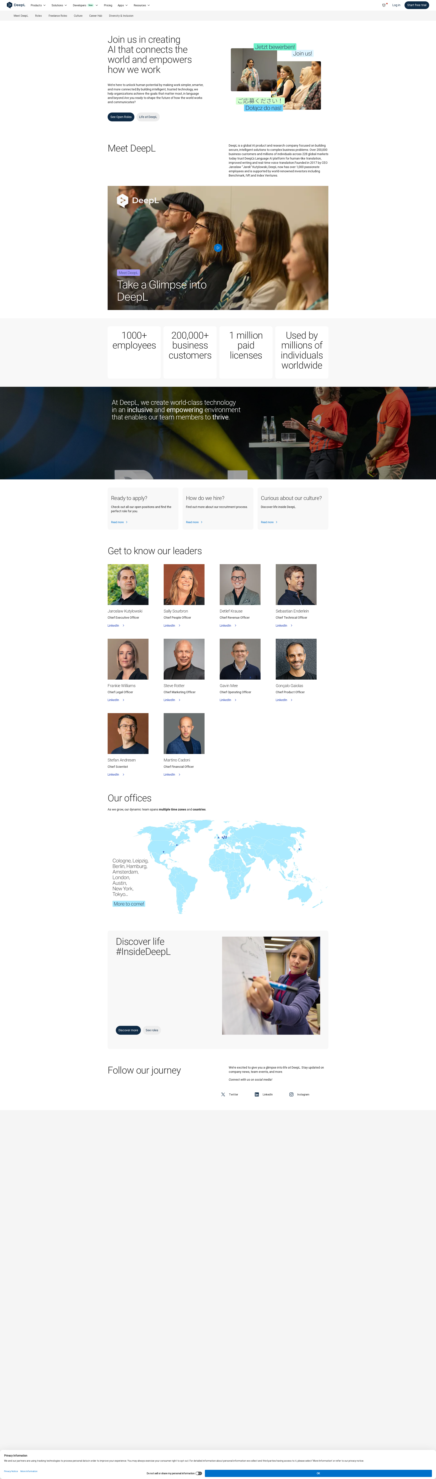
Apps (121, 5)
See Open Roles (121, 117)
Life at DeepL (148, 117)
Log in (396, 5)
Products (36, 5)
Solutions (57, 5)
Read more (117, 522)
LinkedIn (113, 625)
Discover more (128, 1030)
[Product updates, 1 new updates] (383, 5)
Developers (83, 5)
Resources (140, 5)
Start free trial (416, 5)
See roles (152, 1030)
